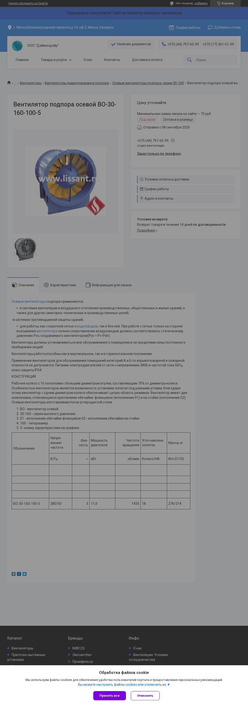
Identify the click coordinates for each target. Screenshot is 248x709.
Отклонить (145, 695)
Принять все (110, 695)
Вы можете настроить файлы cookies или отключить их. (122, 684)
